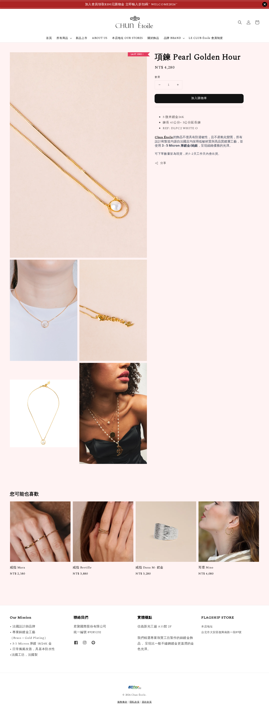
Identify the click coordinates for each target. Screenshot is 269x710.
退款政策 (147, 702)
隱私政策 (135, 702)
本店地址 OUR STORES (127, 38)
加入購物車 (199, 98)
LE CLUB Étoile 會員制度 (206, 38)
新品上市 (81, 38)
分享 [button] (163, 163)
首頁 (49, 38)
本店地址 (207, 627)
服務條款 (122, 702)
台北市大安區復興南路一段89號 (221, 632)
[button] (240, 22)
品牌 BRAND (172, 38)
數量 (157, 77)
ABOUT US (99, 38)
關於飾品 (153, 38)
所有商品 (62, 38)
